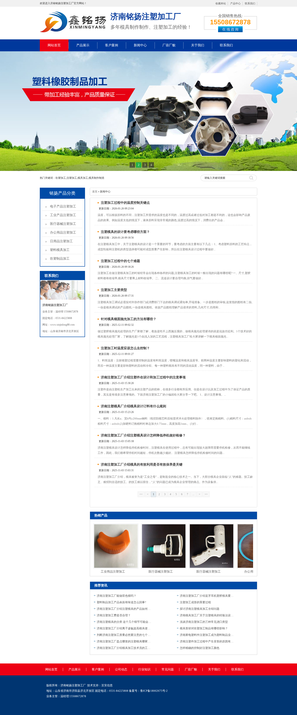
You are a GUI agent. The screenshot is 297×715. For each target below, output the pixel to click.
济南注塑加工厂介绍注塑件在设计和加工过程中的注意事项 (143, 377)
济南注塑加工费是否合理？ (114, 615)
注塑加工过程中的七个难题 (120, 261)
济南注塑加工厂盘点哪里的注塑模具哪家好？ (124, 641)
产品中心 (235, 3)
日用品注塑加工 (61, 241)
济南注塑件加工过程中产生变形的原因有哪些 (207, 641)
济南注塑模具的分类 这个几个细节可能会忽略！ (124, 621)
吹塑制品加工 (60, 258)
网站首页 (54, 45)
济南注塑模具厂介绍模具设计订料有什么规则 (133, 406)
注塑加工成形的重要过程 (195, 602)
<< (141, 494)
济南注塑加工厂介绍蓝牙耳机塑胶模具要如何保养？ (207, 595)
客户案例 (111, 45)
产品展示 (82, 45)
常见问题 (168, 669)
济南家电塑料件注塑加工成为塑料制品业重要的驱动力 (207, 634)
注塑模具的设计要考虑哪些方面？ (125, 232)
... (193, 494)
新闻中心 (140, 45)
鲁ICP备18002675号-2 (154, 690)
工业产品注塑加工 (63, 215)
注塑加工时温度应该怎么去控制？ (125, 348)
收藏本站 (220, 3)
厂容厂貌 (168, 45)
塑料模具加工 (60, 250)
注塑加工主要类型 (114, 290)
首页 (94, 191)
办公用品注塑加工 (63, 232)
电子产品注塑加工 (63, 206)
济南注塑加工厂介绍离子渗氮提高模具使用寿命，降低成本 (124, 628)
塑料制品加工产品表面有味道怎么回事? (121, 602)
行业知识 (144, 669)
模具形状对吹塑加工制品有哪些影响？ (204, 628)
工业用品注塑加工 (105, 571)
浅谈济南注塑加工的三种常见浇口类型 (204, 621)
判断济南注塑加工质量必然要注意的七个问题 (124, 634)
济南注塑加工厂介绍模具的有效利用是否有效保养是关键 (141, 464)
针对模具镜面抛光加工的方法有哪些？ (128, 319)
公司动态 (121, 669)
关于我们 (197, 45)
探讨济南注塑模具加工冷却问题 (199, 608)
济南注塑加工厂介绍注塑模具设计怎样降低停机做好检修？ (143, 435)
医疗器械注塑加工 (63, 224)
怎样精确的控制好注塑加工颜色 (199, 648)
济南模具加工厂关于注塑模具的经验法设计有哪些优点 (207, 615)
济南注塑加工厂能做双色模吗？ (116, 595)
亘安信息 (107, 685)
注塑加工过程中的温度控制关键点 (125, 202)
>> (206, 494)
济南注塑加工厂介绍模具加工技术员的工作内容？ (124, 648)
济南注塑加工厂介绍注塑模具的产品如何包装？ (124, 608)
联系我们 (250, 3)
